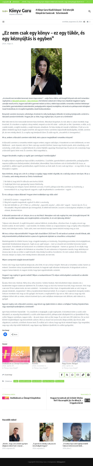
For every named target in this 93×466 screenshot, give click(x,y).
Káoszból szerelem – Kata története (25, 101)
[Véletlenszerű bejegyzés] (84, 22)
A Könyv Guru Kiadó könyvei (48, 9)
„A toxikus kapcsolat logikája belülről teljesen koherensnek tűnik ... (75, 445)
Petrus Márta (60, 381)
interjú (16, 381)
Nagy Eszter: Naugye (70, 363)
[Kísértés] (46, 354)
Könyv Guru (20, 10)
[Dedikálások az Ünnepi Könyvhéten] (16, 354)
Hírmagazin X (61, 462)
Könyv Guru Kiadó (48, 381)
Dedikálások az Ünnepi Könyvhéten (15, 363)
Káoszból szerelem (25, 381)
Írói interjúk (68, 9)
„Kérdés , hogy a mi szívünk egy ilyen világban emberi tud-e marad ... (15, 445)
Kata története (37, 381)
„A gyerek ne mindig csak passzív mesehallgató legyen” (44, 445)
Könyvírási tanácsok (45, 13)
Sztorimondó (62, 13)
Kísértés (35, 363)
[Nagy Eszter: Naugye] (76, 354)
